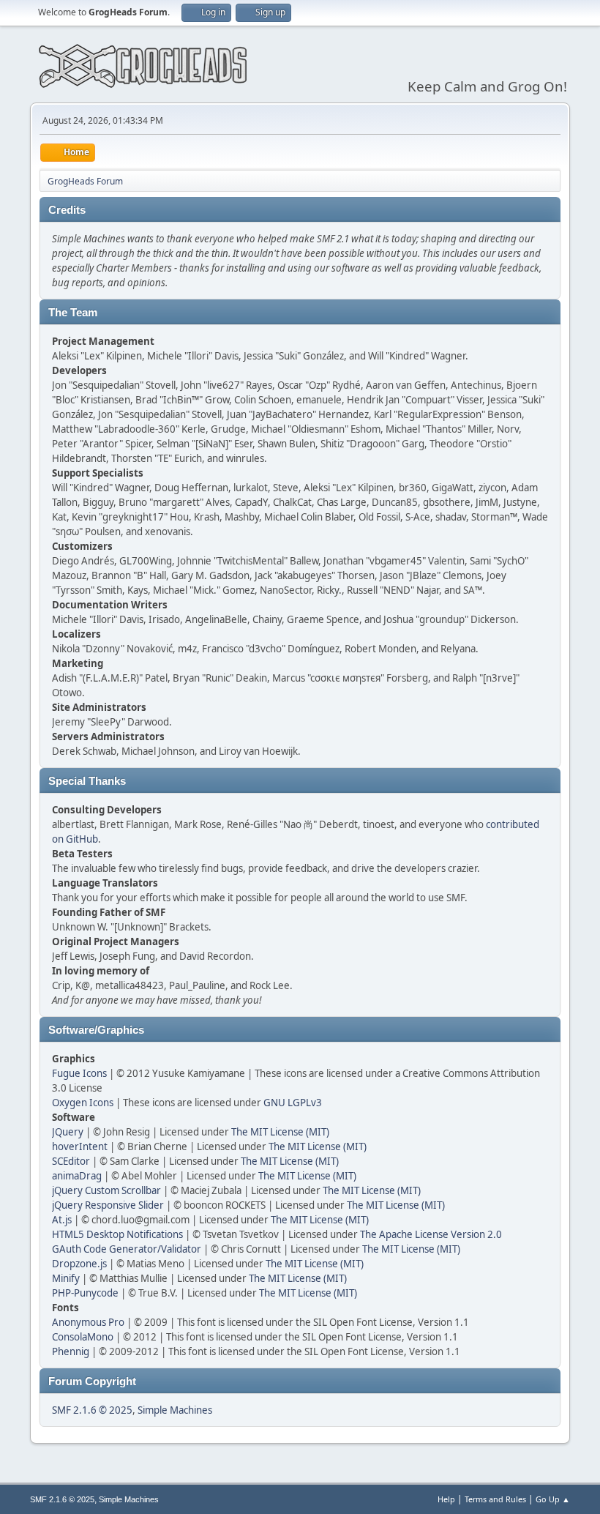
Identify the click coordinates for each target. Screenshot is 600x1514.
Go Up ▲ (553, 1499)
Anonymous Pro (88, 1322)
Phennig (70, 1351)
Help (446, 1499)
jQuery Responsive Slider (108, 1205)
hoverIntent (80, 1146)
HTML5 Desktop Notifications (117, 1234)
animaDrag (77, 1175)
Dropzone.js (79, 1263)
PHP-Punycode (85, 1292)
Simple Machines (175, 1410)
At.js (62, 1219)
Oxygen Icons (82, 1102)
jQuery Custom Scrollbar (106, 1190)
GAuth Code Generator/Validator (126, 1249)
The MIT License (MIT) (280, 1131)
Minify (66, 1278)
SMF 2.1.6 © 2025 (92, 1410)
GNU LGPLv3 (292, 1102)
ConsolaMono (82, 1336)
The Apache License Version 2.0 (431, 1234)
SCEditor (71, 1161)
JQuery (67, 1131)
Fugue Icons (79, 1073)
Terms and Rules (495, 1499)
